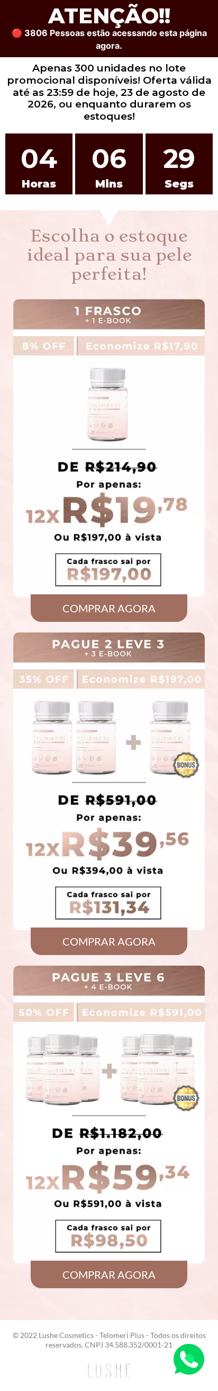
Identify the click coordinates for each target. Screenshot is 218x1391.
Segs (179, 184)
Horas (39, 184)
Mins (109, 184)
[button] (109, 608)
